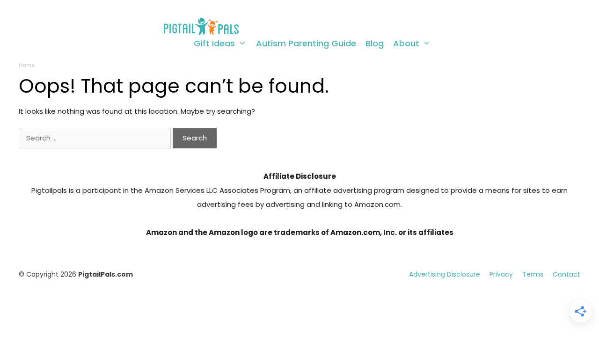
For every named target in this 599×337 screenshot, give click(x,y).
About (406, 43)
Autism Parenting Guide (306, 43)
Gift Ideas (214, 43)
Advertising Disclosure (444, 274)
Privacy (501, 274)
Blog (374, 43)
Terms (532, 274)
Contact (566, 274)
